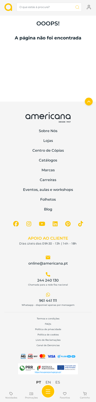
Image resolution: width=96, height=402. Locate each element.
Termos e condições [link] (48, 318)
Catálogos (48, 160)
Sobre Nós (48, 131)
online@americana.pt (48, 263)
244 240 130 (48, 280)
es (57, 382)
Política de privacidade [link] (48, 329)
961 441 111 (48, 300)
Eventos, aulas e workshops (48, 190)
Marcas (48, 170)
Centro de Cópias (48, 150)
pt (38, 382)
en (48, 382)
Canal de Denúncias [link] (48, 345)
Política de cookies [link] (48, 334)
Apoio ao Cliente (48, 238)
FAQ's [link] (48, 323)
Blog (48, 209)
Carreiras (48, 180)
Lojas (48, 141)
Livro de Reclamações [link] (48, 340)
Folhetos (48, 199)
